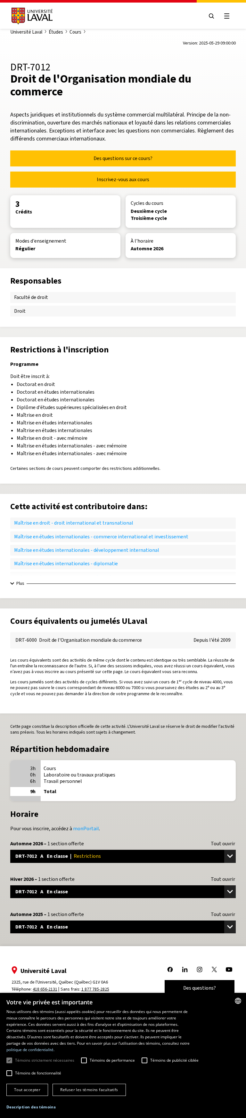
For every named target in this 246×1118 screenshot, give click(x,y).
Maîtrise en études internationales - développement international (86, 550)
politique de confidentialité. (30, 1049)
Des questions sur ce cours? (123, 158)
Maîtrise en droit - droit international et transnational (73, 522)
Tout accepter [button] (27, 1089)
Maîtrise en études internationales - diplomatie (66, 563)
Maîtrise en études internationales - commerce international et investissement (101, 536)
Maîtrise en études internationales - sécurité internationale (79, 577)
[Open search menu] (211, 16)
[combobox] (238, 1001)
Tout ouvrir (223, 844)
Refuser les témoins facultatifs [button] (89, 1089)
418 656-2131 (45, 989)
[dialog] (123, 1055)
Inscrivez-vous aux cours (123, 179)
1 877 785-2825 (95, 989)
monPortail (86, 828)
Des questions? (199, 988)
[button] (31, 1107)
